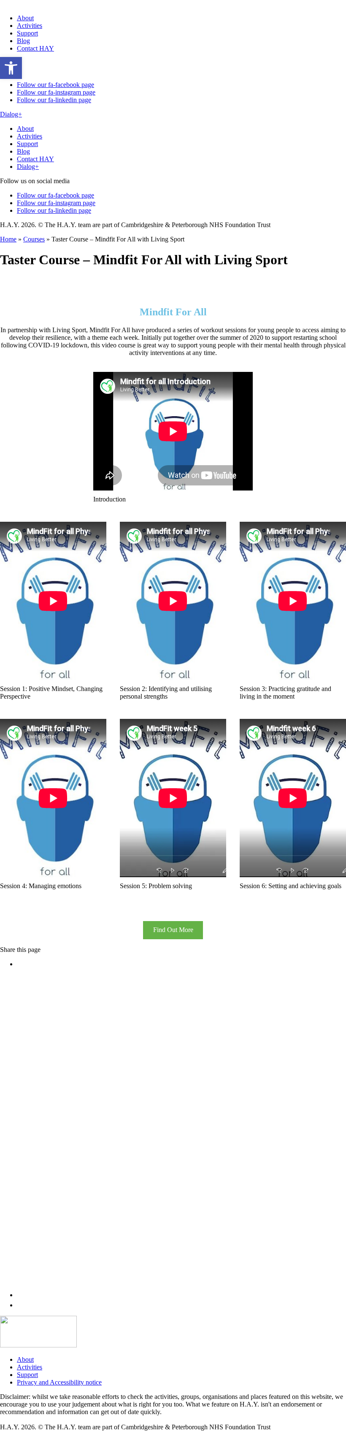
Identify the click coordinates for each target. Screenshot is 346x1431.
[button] (11, 68)
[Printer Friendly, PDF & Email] (173, 715)
